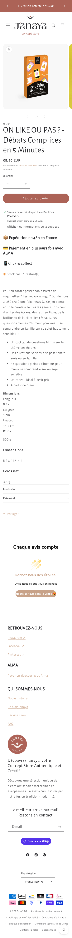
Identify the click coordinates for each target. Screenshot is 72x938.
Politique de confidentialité (23, 917)
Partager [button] (13, 514)
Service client (17, 715)
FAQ (10, 723)
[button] (8, 25)
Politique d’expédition (19, 923)
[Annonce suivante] (64, 6)
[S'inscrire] (59, 827)
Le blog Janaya (18, 706)
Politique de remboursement (46, 911)
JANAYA (23, 911)
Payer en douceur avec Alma (28, 675)
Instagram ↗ (17, 637)
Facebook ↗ (16, 646)
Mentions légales (29, 929)
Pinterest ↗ (16, 654)
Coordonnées (49, 929)
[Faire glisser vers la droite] (45, 116)
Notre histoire (18, 698)
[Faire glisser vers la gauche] (27, 116)
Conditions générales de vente (51, 923)
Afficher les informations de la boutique (33, 226)
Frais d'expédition (28, 165)
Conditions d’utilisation (54, 917)
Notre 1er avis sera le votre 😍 (36, 594)
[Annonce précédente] (7, 6)
